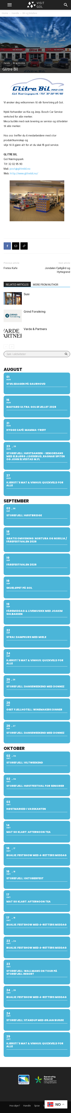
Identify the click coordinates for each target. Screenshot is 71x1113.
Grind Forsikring (35, 311)
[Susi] (13, 298)
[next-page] (11, 346)
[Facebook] (7, 246)
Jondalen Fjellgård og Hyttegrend (57, 270)
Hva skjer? (14, 1105)
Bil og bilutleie (30, 13)
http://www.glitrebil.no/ (24, 173)
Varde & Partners (35, 329)
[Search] (66, 5)
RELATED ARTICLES (17, 284)
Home (5, 13)
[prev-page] (6, 346)
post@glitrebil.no (20, 168)
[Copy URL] (24, 246)
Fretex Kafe (10, 268)
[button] (9, 5)
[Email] (15, 246)
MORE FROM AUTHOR (45, 284)
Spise (37, 1105)
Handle (15, 13)
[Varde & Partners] (13, 333)
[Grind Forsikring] (13, 316)
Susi (26, 294)
